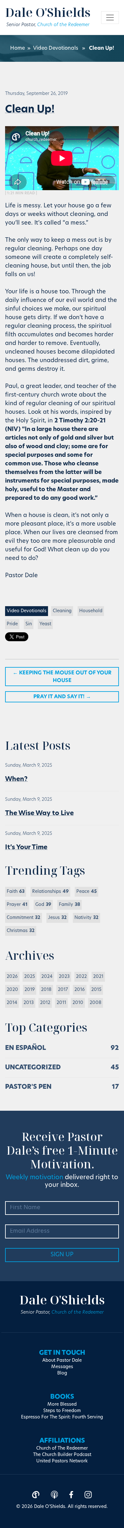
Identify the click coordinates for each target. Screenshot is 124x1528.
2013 (29, 1003)
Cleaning (62, 611)
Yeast (45, 624)
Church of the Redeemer (63, 25)
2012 (45, 1003)
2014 (12, 1003)
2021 (98, 976)
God (43, 904)
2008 (95, 1003)
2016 (79, 989)
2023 (64, 976)
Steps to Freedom (62, 1411)
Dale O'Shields (48, 12)
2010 (77, 1003)
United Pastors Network (62, 1461)
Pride (12, 624)
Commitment (23, 917)
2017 (63, 989)
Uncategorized (33, 1068)
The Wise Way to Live (39, 813)
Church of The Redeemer (62, 1448)
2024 (46, 976)
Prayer (17, 904)
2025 (29, 976)
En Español (25, 1048)
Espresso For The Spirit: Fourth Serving (62, 1417)
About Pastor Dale (62, 1360)
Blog (62, 1373)
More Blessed (62, 1404)
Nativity (86, 917)
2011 (61, 1003)
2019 (29, 989)
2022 (81, 976)
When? (16, 779)
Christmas (21, 931)
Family (69, 904)
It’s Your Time (26, 847)
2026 (12, 976)
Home (17, 48)
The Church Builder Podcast (62, 1455)
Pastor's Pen (28, 1087)
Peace (86, 891)
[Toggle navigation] (110, 17)
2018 (46, 989)
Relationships (50, 891)
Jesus (57, 917)
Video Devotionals (55, 48)
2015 (96, 989)
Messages (62, 1367)
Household (90, 611)
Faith (15, 891)
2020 (12, 989)
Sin (28, 624)
